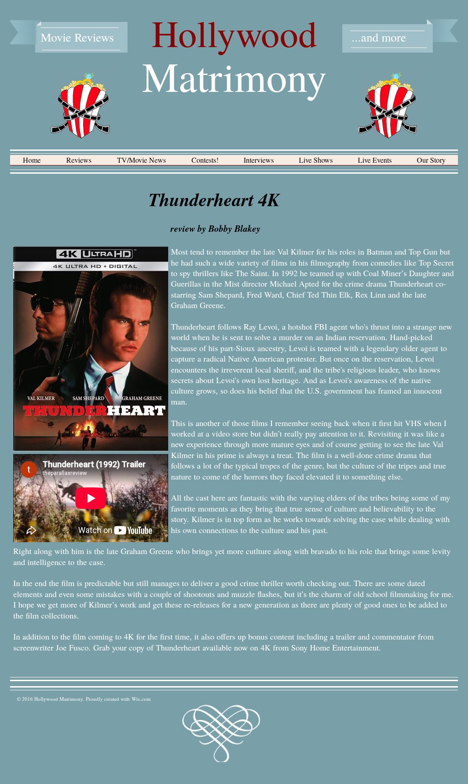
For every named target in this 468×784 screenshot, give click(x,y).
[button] (78, 163)
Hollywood (234, 33)
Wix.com (141, 698)
